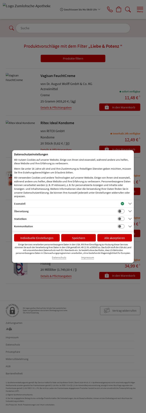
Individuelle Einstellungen (36, 238)
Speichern (78, 238)
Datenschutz (59, 257)
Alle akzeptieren (114, 238)
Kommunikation (23, 226)
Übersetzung (21, 211)
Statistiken (20, 219)
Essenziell (19, 203)
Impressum (87, 257)
